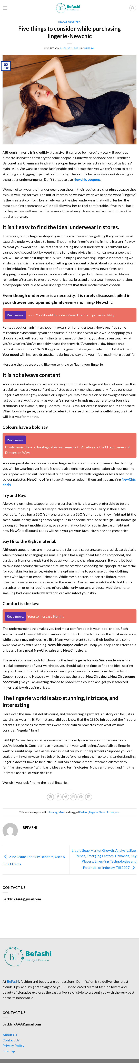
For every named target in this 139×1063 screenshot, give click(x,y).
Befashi (89, 48)
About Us (10, 1035)
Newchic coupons (87, 179)
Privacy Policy (13, 1045)
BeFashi (13, 981)
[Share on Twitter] (65, 796)
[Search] (132, 8)
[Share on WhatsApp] (50, 796)
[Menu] (5, 8)
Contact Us (11, 1040)
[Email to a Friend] (73, 796)
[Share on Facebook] (58, 796)
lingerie (93, 812)
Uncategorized (69, 22)
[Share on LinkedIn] (88, 796)
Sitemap (9, 1051)
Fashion (83, 812)
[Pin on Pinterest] (80, 796)
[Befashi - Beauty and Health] (69, 8)
